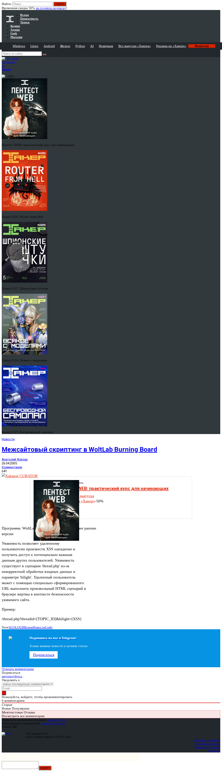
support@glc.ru (56, 719)
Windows (19, 46)
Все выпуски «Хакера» (134, 46)
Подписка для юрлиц (207, 743)
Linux (34, 46)
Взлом (28, 627)
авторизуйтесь (12, 676)
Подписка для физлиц (207, 740)
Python (80, 46)
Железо (65, 46)
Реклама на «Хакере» (171, 46)
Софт (49, 627)
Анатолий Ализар (15, 459)
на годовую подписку (51, 8)
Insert (45, 768)
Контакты (214, 750)
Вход (217, 6)
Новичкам (106, 46)
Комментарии (12, 467)
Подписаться (43, 655)
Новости (8, 439)
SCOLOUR (16, 627)
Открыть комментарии (18, 669)
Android (49, 46)
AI (92, 46)
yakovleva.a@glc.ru (53, 723)
